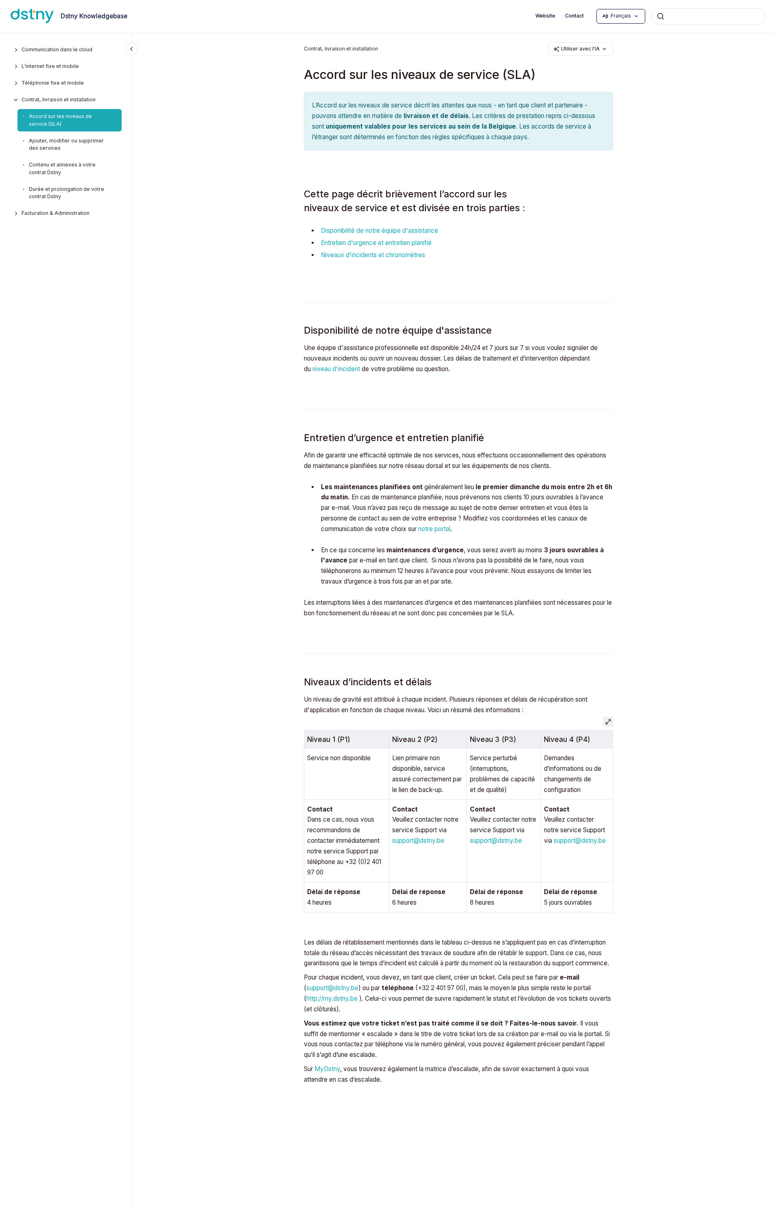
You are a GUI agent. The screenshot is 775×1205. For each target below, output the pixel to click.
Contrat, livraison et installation (59, 99)
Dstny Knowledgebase (94, 16)
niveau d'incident (337, 369)
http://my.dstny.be (332, 998)
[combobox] (708, 16)
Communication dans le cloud (57, 49)
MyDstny (327, 1069)
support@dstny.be (418, 840)
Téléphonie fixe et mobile (53, 83)
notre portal (434, 529)
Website (545, 16)
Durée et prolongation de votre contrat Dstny (66, 193)
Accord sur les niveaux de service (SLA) (60, 120)
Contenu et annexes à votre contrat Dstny (62, 168)
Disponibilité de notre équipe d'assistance (379, 230)
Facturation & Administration (56, 213)
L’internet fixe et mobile (50, 66)
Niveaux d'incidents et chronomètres (374, 255)
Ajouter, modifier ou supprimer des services (66, 144)
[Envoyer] (660, 16)
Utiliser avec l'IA (580, 49)
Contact (574, 16)
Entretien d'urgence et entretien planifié (376, 243)
